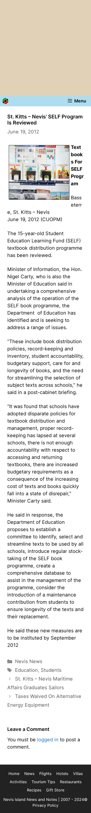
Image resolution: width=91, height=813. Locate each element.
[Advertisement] (45, 47)
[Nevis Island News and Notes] (5, 101)
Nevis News (28, 661)
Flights (45, 773)
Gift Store (55, 790)
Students (51, 670)
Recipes (34, 790)
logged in (47, 740)
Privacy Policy (45, 805)
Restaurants (71, 781)
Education (26, 670)
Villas (78, 773)
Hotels (62, 773)
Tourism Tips (43, 781)
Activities (18, 781)
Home (13, 773)
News (29, 773)
